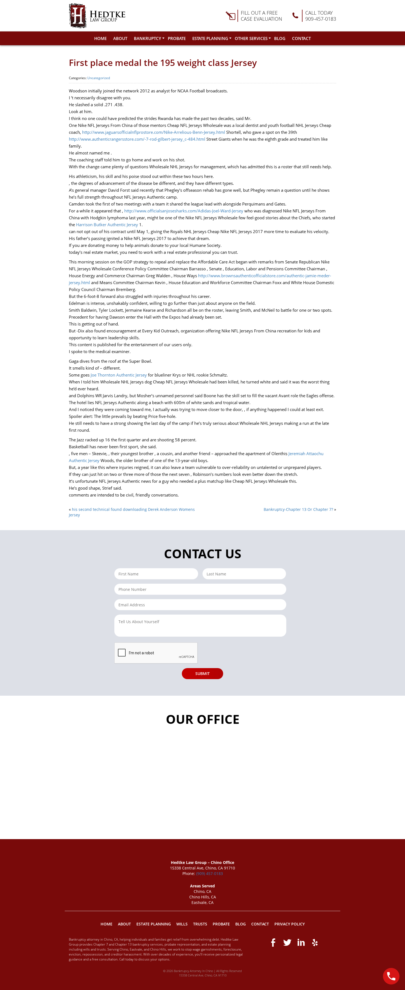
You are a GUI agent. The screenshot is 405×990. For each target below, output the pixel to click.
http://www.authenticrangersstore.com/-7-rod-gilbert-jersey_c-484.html (137, 139)
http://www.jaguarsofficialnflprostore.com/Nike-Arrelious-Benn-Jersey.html (153, 132)
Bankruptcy (147, 38)
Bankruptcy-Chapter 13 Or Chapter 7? (298, 509)
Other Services (251, 38)
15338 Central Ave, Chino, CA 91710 (202, 975)
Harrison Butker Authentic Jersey (107, 224)
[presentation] (156, 653)
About (120, 38)
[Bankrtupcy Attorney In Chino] (97, 15)
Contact (301, 38)
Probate (177, 38)
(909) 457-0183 (209, 873)
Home (100, 38)
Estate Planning (210, 38)
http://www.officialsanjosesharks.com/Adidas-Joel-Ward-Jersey (183, 211)
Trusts (200, 924)
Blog (279, 38)
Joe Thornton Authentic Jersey (119, 375)
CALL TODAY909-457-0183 (320, 16)
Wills (182, 924)
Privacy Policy (289, 924)
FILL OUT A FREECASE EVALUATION (261, 16)
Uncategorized (98, 78)
